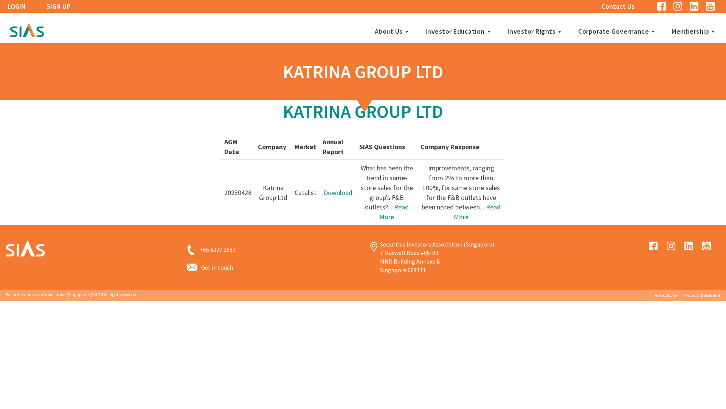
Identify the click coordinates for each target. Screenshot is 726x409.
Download (338, 192)
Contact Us (618, 6)
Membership (690, 31)
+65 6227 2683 (218, 249)
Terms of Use (665, 295)
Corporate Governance (613, 31)
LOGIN (17, 6)
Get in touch (217, 267)
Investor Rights (531, 31)
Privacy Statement (702, 295)
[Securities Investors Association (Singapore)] (27, 29)
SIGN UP (58, 6)
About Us (389, 31)
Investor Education (455, 31)
